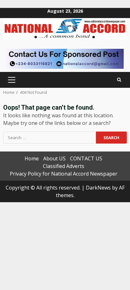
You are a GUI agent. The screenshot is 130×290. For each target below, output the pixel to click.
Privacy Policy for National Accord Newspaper (63, 173)
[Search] (119, 80)
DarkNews (98, 187)
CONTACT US (86, 158)
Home (32, 158)
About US (54, 158)
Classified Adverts (63, 166)
